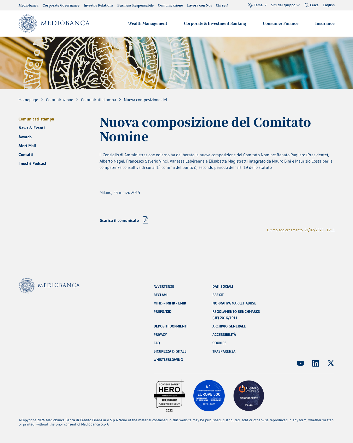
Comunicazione (170, 5)
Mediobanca (28, 5)
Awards (25, 136)
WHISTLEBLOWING (168, 359)
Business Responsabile (135, 5)
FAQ (157, 343)
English (329, 5)
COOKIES (219, 343)
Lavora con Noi (199, 5)
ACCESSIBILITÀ (224, 334)
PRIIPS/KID (162, 311)
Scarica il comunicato (119, 220)
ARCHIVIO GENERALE (229, 326)
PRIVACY (160, 334)
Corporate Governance (61, 5)
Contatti (26, 154)
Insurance (324, 23)
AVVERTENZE (164, 286)
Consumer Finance (280, 23)
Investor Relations (98, 5)
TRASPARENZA (223, 351)
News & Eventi (32, 127)
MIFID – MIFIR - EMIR (170, 303)
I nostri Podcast (33, 163)
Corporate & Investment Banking (215, 23)
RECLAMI (160, 294)
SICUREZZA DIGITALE (170, 351)
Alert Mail (27, 145)
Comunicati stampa (36, 119)
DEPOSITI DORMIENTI (171, 326)
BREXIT (218, 294)
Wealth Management (147, 23)
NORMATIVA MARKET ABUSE (234, 303)
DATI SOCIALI (222, 286)
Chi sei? (222, 5)
